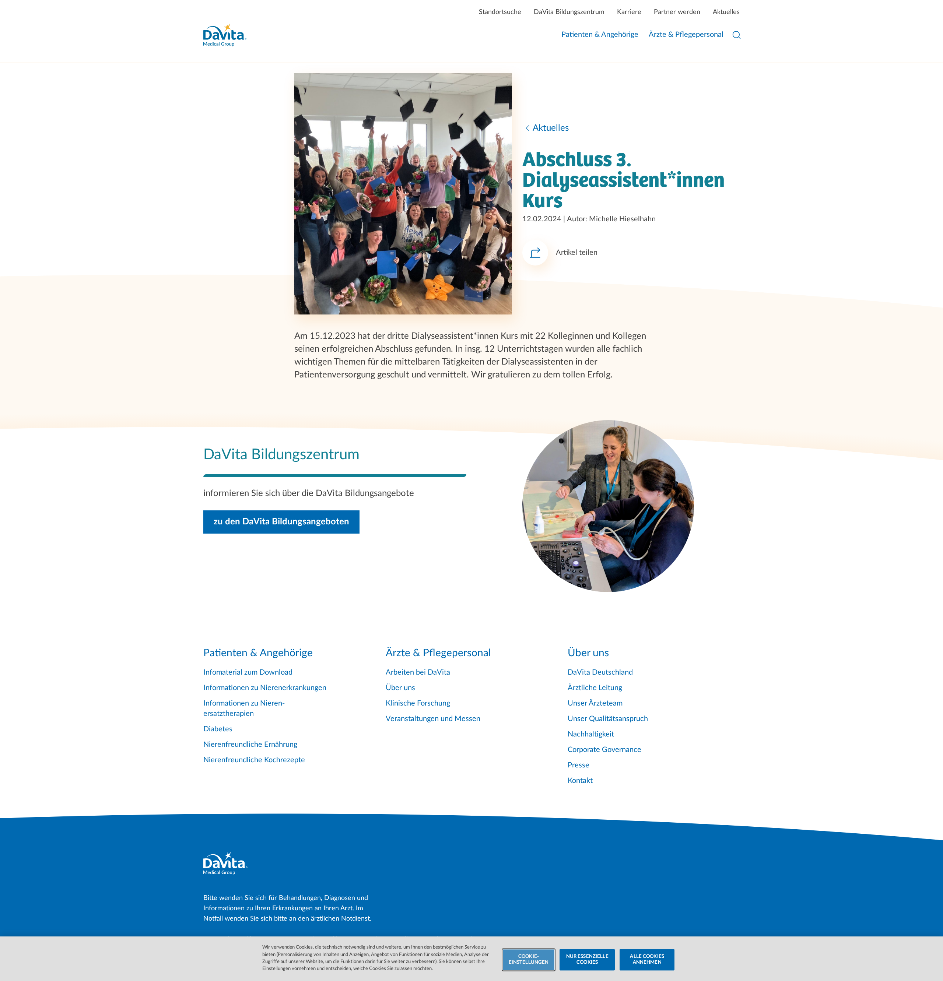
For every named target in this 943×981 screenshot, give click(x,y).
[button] (281, 522)
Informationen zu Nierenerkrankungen (264, 688)
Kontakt (580, 780)
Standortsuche (500, 12)
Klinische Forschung (418, 703)
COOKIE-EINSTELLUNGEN (529, 959)
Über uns (400, 688)
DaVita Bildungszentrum (569, 12)
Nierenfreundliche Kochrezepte (254, 760)
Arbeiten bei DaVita (418, 672)
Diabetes (217, 729)
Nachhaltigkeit (591, 734)
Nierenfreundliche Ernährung (250, 744)
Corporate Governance (604, 749)
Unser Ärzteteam (595, 703)
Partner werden (677, 12)
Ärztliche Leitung (595, 688)
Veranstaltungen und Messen (433, 718)
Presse (578, 765)
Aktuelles (726, 12)
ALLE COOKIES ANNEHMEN (647, 959)
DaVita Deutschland (600, 672)
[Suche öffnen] (736, 35)
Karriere (629, 12)
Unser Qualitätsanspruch (608, 718)
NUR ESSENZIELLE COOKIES (587, 959)
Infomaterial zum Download (247, 672)
